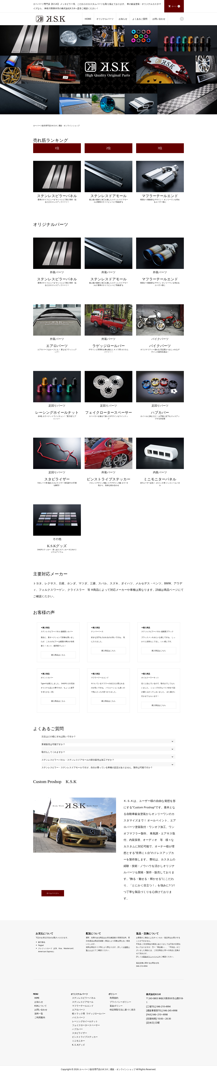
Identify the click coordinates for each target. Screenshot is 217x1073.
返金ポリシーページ (151, 956)
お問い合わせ (158, 18)
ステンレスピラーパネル (84, 998)
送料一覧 (38, 1013)
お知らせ (123, 18)
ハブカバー (77, 1029)
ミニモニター (78, 1041)
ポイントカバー (47, 677)
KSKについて (40, 1006)
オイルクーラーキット (150, 677)
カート (175, 6)
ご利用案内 (39, 1017)
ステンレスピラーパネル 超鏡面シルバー (57, 631)
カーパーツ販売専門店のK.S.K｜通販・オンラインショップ (107, 1069)
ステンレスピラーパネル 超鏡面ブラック (157, 631)
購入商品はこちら (58, 655)
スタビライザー (79, 1033)
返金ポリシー (115, 1006)
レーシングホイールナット (85, 1021)
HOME (88, 18)
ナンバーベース (97, 631)
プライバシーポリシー (119, 1002)
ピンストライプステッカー (85, 1037)
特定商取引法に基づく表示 (121, 1009)
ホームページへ (53, 893)
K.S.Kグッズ (78, 1045)
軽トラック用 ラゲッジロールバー (88, 1013)
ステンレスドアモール (82, 1002)
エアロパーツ (78, 1009)
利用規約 (113, 998)
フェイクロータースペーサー (86, 1025)
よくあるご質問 (139, 18)
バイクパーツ (78, 1017)
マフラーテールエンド (100, 677)
